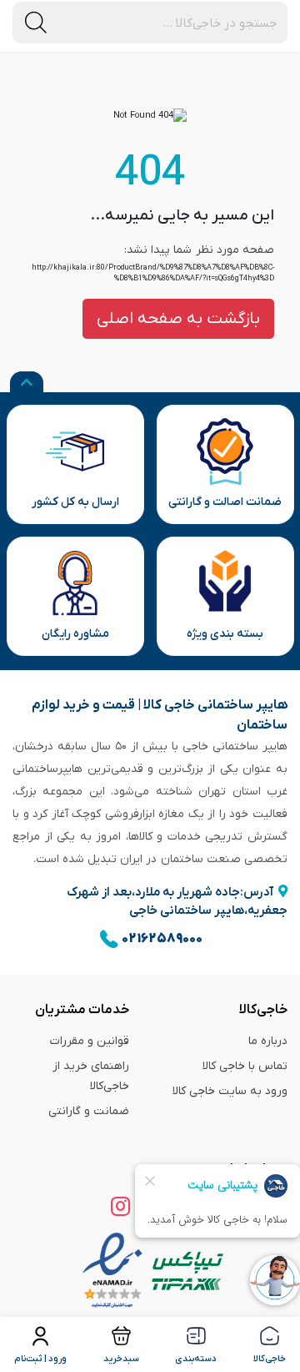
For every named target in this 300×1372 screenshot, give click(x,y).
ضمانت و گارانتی (88, 1111)
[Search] (35, 22)
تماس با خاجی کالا (245, 1066)
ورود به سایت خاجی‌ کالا (230, 1091)
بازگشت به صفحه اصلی (178, 319)
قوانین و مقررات (89, 1041)
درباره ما (268, 1041)
